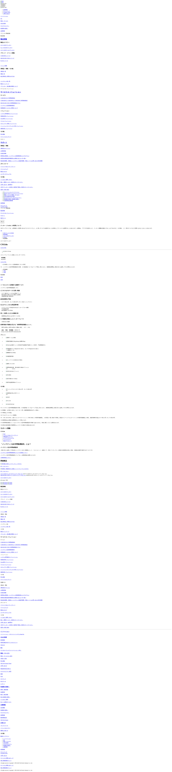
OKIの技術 (12, 196)
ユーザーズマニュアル (6, 174)
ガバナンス (3, 678)
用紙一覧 (3, 73)
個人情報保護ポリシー (6, 760)
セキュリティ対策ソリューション (9, 123)
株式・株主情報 (4, 694)
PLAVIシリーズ (4, 60)
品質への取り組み (5, 189)
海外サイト (3, 218)
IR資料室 (3, 692)
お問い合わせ (6, 13)
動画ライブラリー (5, 736)
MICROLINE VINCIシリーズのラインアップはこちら (13, 475)
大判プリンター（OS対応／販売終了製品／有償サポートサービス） (17, 187)
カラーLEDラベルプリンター (8, 50)
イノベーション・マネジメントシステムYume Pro (12, 634)
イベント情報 (4, 65)
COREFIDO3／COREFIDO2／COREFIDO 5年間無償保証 (14, 100)
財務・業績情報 (4, 689)
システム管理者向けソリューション (9, 113)
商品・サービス (15, 195)
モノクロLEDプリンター (6, 47)
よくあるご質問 (4, 699)
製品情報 (4, 39)
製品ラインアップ (5, 83)
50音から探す (4, 658)
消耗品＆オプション (5, 148)
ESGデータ (3, 681)
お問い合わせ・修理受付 (6, 184)
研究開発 (3, 640)
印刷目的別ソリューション (7, 116)
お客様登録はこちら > (6, 457)
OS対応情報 (3, 153)
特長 (4, 270)
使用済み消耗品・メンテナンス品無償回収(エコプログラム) (15, 155)
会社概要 (3, 707)
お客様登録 (3, 150)
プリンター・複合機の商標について (9, 86)
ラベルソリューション (6, 121)
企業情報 (11, 200)
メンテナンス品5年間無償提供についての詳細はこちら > (14, 452)
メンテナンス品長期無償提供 (8, 105)
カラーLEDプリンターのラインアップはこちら (12, 473)
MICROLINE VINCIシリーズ (7, 58)
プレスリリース (4, 725)
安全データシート (7, 440)
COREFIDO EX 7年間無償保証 (8, 98)
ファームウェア (4, 169)
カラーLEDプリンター (6, 45)
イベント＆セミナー (5, 728)
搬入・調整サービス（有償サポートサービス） (12, 182)
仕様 (4, 272)
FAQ (4, 434)
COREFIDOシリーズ (5, 55)
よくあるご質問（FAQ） (6, 179)
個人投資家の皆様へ (5, 697)
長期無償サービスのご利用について (9, 108)
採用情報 (5, 9)
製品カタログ (4, 171)
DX (1, 647)
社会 (2, 676)
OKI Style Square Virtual (6, 663)
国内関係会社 (4, 717)
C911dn (5, 237)
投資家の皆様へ (15, 199)
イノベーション (15, 192)
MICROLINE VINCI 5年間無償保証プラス (10, 103)
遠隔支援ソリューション (6, 128)
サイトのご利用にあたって (7, 758)
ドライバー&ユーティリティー (8, 166)
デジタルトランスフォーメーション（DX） (11, 650)
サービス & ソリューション (11, 92)
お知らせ (3, 722)
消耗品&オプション (8, 436)
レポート (3, 683)
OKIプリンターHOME (8, 233)
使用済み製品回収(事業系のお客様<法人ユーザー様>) (13, 158)
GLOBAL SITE (6, 12)
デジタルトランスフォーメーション (14, 193)
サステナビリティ (17, 197)
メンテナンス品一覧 (5, 81)
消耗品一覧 (3, 71)
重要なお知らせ (4, 730)
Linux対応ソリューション (7, 118)
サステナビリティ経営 (6, 671)
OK (1, 230)
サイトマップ (6, 11)
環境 (2, 674)
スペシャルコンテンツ (6, 136)
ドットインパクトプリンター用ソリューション (12, 126)
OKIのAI (3, 645)
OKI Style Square (4, 720)
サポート (4, 142)
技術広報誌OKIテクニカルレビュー (9, 642)
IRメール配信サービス (6, 702)
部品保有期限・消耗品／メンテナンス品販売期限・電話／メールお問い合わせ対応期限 (21, 160)
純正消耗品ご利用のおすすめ (8, 76)
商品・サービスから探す (6, 656)
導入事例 (3, 134)
